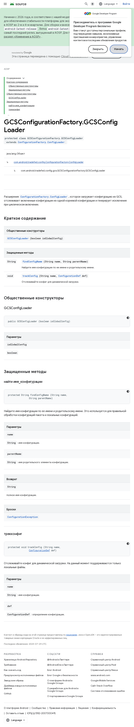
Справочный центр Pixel (103, 664)
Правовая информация (62, 708)
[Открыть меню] (5, 4)
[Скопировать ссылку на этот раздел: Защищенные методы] (50, 372)
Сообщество (39, 708)
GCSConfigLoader (18, 238)
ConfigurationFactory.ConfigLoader (41, 142)
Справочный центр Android (105, 659)
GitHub (7, 693)
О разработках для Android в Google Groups (62, 689)
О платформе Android (16, 708)
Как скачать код (12, 670)
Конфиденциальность (104, 708)
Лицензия (83, 708)
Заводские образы (14, 680)
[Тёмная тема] (128, 318)
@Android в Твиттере (58, 659)
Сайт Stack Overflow (102, 685)
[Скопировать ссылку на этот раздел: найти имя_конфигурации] (46, 382)
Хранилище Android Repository (20, 659)
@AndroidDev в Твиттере (60, 664)
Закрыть (98, 49)
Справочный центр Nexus (104, 670)
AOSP (6, 69)
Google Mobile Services (103, 680)
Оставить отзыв (15, 713)
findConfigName (32, 261)
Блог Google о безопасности (62, 675)
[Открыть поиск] (86, 4)
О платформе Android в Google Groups (59, 682)
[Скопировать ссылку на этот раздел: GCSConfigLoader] (36, 308)
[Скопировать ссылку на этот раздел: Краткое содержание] (50, 219)
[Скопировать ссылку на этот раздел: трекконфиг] (26, 534)
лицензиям (71, 634)
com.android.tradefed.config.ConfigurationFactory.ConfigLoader (49, 162)
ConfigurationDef (69, 275)
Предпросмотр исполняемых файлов (23, 675)
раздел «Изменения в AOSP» (22, 36)
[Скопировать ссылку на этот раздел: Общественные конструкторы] (68, 298)
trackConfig (30, 275)
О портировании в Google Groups (65, 696)
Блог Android (54, 670)
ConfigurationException (22, 516)
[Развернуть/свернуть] (23, 78)
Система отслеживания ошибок (108, 690)
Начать (119, 49)
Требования (10, 664)
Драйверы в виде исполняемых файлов (20, 687)
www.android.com (100, 675)
